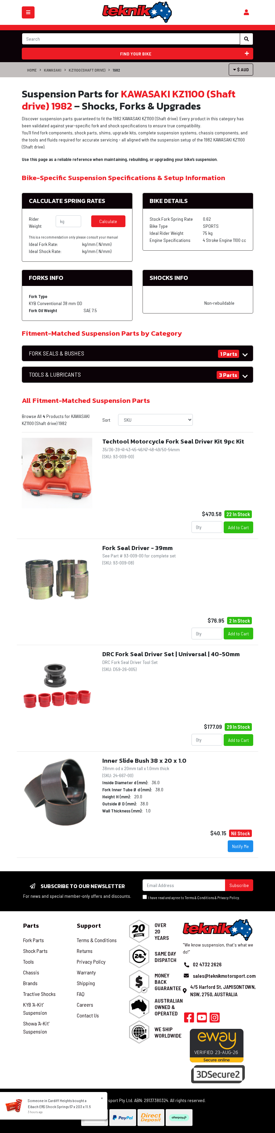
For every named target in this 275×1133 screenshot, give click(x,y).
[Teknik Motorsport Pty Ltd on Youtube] (202, 1019)
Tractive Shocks (39, 994)
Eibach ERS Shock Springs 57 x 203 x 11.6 (59, 1106)
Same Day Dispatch (165, 956)
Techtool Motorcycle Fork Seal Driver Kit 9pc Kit (173, 441)
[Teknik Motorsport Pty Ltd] (137, 12)
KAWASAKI (52, 70)
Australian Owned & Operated (169, 1006)
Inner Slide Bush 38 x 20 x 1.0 (144, 760)
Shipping (86, 983)
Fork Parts (33, 940)
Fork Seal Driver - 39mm (137, 547)
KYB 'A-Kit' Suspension (35, 1008)
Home (32, 70)
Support (89, 925)
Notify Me (240, 846)
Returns (85, 951)
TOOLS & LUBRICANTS (55, 374)
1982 (116, 70)
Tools (28, 961)
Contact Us (88, 1015)
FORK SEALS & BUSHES (56, 353)
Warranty (86, 972)
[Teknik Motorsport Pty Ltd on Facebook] (189, 1019)
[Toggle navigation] (28, 12)
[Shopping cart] (246, 12)
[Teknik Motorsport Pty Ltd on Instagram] (215, 1019)
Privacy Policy (228, 897)
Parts (31, 925)
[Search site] (246, 39)
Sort (106, 420)
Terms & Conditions (199, 897)
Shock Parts (35, 951)
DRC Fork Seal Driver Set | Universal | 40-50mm (171, 654)
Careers (85, 1004)
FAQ (81, 994)
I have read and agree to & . (193, 897)
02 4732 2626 (207, 964)
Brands (30, 983)
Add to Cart (238, 527)
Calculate (108, 221)
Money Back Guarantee (168, 981)
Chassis (31, 972)
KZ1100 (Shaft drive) (87, 70)
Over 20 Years (162, 931)
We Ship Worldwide (168, 1032)
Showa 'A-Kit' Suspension (36, 1027)
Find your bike (135, 53)
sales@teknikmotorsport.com (224, 976)
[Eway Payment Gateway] (216, 1045)
